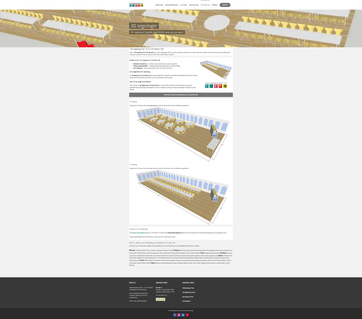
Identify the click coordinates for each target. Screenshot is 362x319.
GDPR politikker (142, 301)
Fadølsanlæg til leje (188, 288)
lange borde (152, 168)
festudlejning (133, 297)
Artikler (131, 301)
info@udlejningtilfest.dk (174, 233)
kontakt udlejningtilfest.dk (139, 233)
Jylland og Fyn (140, 295)
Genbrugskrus (186, 301)
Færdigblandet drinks (188, 292)
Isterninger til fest (187, 297)
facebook (149, 237)
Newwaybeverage (188, 310)
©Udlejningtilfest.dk (174, 310)
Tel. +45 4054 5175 (161, 295)
